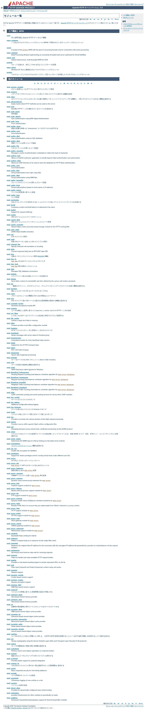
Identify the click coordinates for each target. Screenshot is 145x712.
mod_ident (11, 348)
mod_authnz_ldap (14, 161)
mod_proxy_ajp (13, 463)
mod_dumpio (12, 289)
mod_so (10, 604)
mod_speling (12, 634)
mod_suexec (12, 654)
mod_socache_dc (14, 614)
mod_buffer (11, 210)
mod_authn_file (13, 146)
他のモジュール (128, 17)
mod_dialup (11, 279)
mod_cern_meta (13, 230)
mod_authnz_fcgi (13, 156)
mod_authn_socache (15, 151)
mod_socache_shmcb (15, 629)
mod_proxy (11, 458)
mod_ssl (10, 639)
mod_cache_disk (13, 220)
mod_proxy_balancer (66, 374)
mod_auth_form (13, 121)
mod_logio (11, 412)
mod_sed (10, 565)
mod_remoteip (12, 543)
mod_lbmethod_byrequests (17, 377)
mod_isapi (11, 367)
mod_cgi (10, 234)
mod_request (12, 555)
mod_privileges (13, 453)
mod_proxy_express (15, 478)
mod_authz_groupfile (15, 180)
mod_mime (11, 432)
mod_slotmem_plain (14, 595)
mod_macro (11, 422)
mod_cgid (10, 239)
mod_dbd (10, 269)
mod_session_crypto (15, 580)
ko (108, 19)
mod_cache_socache (15, 225)
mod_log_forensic (14, 407)
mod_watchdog (13, 693)
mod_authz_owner (14, 190)
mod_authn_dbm (13, 141)
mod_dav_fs (11, 259)
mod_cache (11, 215)
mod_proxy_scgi (13, 518)
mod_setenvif (12, 590)
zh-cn (116, 19)
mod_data (10, 249)
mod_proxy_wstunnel (15, 528)
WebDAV (41, 256)
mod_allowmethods (14, 102)
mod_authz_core (13, 165)
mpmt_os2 (11, 58)
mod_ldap (10, 392)
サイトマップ (139, 4)
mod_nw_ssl (12, 449)
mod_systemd (12, 658)
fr (102, 19)
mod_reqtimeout (13, 550)
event (9, 48)
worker (25, 50)
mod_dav (10, 254)
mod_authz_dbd (13, 170)
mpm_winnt (11, 67)
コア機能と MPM (129, 15)
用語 (131, 4)
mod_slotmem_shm (14, 600)
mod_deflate (11, 274)
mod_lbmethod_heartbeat (17, 387)
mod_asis (10, 107)
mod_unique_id (13, 663)
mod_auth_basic (13, 111)
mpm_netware (12, 53)
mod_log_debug (13, 402)
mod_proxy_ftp (13, 493)
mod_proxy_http (13, 508)
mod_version (12, 683)
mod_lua (10, 417)
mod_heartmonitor (14, 338)
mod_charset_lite (13, 244)
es (98, 19)
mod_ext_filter (12, 313)
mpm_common (12, 40)
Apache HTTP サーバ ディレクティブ (74, 23)
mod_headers (12, 328)
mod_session (12, 570)
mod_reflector (12, 538)
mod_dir (10, 284)
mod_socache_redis (14, 624)
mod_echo (11, 294)
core (8, 35)
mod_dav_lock (12, 264)
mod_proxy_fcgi (13, 483)
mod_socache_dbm (14, 609)
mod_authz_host (13, 185)
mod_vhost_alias (13, 688)
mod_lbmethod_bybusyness (18, 372)
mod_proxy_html (13, 503)
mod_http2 (11, 343)
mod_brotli (11, 205)
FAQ (127, 4)
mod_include (12, 358)
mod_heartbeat (12, 333)
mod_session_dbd (14, 585)
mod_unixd (11, 668)
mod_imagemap (13, 353)
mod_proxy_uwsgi (14, 523)
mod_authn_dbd (13, 136)
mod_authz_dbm (13, 175)
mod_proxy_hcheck (14, 498)
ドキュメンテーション (28, 11)
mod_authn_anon (14, 126)
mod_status (11, 644)
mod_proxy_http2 (14, 513)
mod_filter (11, 323)
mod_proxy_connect (15, 473)
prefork (9, 62)
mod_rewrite (11, 560)
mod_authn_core (13, 131)
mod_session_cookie (15, 575)
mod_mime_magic (14, 439)
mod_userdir (12, 673)
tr (112, 19)
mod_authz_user (13, 195)
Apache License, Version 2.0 (20, 708)
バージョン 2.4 (42, 11)
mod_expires (12, 308)
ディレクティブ (120, 4)
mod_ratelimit (12, 533)
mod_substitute (13, 649)
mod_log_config (13, 397)
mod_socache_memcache (17, 619)
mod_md (10, 427)
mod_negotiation (13, 444)
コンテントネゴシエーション (21, 446)
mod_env (10, 298)
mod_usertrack (12, 678)
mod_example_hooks (15, 303)
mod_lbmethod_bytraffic (16, 382)
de (90, 19)
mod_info (10, 362)
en (94, 19)
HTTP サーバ (14, 11)
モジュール (109, 4)
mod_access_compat (15, 87)
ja (105, 19)
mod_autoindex (13, 200)
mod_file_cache (13, 318)
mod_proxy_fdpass (14, 488)
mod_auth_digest (13, 116)
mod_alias (11, 97)
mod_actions (12, 92)
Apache (5, 11)
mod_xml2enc (12, 698)
